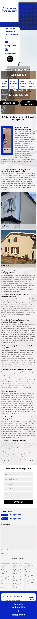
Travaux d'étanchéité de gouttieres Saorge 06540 (29, 573)
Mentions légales (12, 600)
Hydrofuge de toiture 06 (13, 87)
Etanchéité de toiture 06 (4, 82)
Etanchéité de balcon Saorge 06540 (17, 565)
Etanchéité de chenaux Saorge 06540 (6, 585)
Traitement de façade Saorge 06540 (5, 572)
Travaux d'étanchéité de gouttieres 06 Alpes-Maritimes (23, 82)
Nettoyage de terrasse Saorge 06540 (18, 585)
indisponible (15, 515)
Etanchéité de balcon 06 (23, 87)
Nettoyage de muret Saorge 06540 (5, 579)
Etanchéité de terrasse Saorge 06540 (6, 565)
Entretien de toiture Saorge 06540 (29, 565)
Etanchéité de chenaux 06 (32, 87)
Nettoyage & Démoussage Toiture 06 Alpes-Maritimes (13, 82)
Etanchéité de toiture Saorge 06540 (17, 579)
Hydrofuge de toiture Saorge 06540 (17, 572)
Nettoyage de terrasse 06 (4, 87)
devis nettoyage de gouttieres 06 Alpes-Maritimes (31, 82)
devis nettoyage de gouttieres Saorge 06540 (30, 581)
